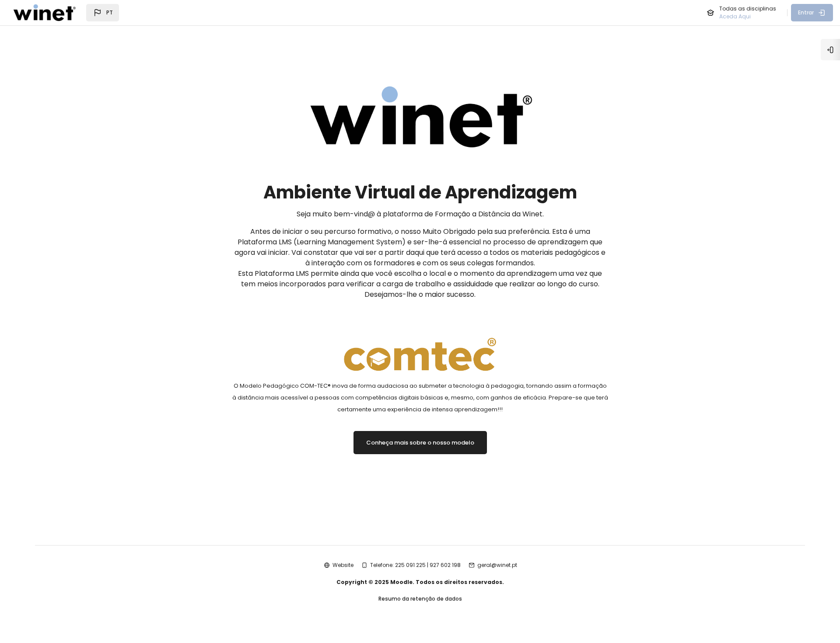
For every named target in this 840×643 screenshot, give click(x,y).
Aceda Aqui (735, 16)
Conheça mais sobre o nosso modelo (420, 442)
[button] (102, 12)
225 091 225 (410, 565)
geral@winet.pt (497, 565)
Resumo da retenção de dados (420, 598)
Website (343, 565)
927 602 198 (445, 565)
